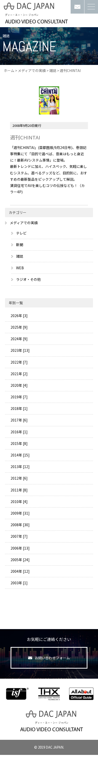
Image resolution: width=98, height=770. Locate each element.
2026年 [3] (19, 315)
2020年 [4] (19, 385)
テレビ (21, 233)
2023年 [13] (20, 350)
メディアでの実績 (32, 70)
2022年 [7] (19, 362)
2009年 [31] (20, 513)
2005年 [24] (20, 559)
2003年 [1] (19, 582)
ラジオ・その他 (28, 279)
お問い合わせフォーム (52, 657)
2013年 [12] (20, 466)
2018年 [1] (19, 408)
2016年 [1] (19, 431)
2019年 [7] (19, 396)
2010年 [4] (19, 501)
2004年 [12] (20, 571)
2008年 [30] (20, 524)
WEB (20, 267)
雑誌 (52, 70)
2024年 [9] (19, 338)
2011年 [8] (19, 489)
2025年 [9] (19, 327)
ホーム (9, 70)
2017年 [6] (19, 419)
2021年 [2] (19, 373)
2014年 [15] (20, 454)
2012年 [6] (19, 478)
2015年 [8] (19, 443)
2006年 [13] (20, 548)
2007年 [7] (19, 536)
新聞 (19, 244)
